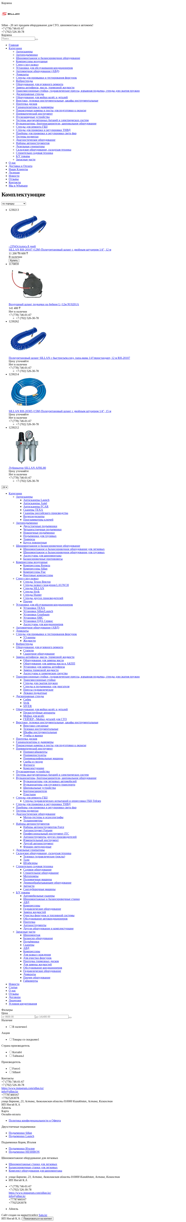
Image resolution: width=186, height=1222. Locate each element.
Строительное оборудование (41, 872)
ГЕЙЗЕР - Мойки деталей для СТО (45, 719)
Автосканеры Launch (36, 500)
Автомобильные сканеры (39, 895)
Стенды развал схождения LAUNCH (46, 585)
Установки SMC (33, 617)
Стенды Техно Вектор (37, 581)
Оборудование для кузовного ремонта (39, 84)
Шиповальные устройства (39, 787)
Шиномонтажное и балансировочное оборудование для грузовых (64, 552)
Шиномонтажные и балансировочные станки (51, 899)
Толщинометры (33, 820)
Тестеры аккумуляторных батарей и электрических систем (52, 120)
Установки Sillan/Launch (38, 611)
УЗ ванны (29, 637)
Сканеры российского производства (45, 513)
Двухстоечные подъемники (40, 526)
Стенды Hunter (32, 594)
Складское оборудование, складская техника (43, 149)
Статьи (13, 987)
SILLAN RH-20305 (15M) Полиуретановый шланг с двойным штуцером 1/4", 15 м (60, 411)
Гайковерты (30, 980)
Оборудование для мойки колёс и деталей (42, 97)
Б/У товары (23, 156)
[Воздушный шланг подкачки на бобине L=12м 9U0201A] (27, 301)
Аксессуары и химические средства (45, 673)
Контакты (15, 182)
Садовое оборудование (37, 869)
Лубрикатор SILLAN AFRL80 (27, 467)
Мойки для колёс (33, 715)
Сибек (27, 699)
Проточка (29, 921)
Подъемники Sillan (20, 1132)
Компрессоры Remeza (36, 565)
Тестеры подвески (27, 136)
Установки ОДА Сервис (38, 621)
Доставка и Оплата (20, 166)
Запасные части (25, 159)
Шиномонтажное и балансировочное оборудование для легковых (64, 549)
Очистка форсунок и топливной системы (48, 915)
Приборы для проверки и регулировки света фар (46, 133)
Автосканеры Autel (35, 503)
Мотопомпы (31, 876)
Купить (14, 260)
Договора (15, 997)
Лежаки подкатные (35, 692)
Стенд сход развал (27, 64)
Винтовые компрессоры (38, 575)
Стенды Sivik (31, 591)
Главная (14, 45)
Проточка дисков (26, 103)
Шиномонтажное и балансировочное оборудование (48, 58)
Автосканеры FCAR (35, 506)
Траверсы (29, 539)
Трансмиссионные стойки (39, 679)
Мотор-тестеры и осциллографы (43, 817)
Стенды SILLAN (33, 588)
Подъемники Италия (22, 1148)
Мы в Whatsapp (18, 185)
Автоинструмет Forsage (37, 830)
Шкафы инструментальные (40, 732)
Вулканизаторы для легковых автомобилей (50, 781)
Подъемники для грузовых (39, 535)
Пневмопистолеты (34, 755)
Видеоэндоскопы (34, 516)
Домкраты (22, 74)
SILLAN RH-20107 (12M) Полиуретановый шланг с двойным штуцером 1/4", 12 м (60, 249)
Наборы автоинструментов (33, 143)
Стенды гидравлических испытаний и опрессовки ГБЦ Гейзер (62, 800)
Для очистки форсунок (37, 957)
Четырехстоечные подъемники (42, 529)
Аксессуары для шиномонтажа (42, 555)
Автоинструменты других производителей (50, 836)
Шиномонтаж (31, 935)
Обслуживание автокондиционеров (45, 918)
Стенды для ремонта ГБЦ (32, 126)
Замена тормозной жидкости (41, 670)
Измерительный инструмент (41, 840)
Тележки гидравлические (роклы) (44, 856)
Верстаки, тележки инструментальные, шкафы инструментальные (57, 100)
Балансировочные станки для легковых (33, 1167)
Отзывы (14, 179)
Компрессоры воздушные (32, 61)
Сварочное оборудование (39, 653)
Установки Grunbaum (36, 614)
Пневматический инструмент (34, 113)
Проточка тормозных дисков (41, 961)
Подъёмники (31, 941)
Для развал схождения (37, 954)
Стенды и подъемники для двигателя (46, 686)
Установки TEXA (34, 607)
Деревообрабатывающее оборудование (47, 882)
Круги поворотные (35, 542)
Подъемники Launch (21, 1136)
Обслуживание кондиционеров (42, 967)
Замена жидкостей (34, 912)
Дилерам (14, 172)
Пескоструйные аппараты (39, 712)
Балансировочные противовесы (43, 558)
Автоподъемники (27, 54)
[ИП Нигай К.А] (10, 21)
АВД (26, 902)
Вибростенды (24, 80)
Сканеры (28, 944)
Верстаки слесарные (35, 725)
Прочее (27, 601)
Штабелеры (30, 863)
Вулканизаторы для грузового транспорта (49, 784)
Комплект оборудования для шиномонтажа (35, 1170)
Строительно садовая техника (34, 152)
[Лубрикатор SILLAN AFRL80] (27, 464)
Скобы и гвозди (33, 761)
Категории (15, 48)
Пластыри (29, 794)
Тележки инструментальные (40, 728)
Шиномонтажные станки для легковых (33, 1164)
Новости (14, 175)
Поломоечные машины (37, 879)
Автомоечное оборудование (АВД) (37, 71)
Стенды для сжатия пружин (40, 683)
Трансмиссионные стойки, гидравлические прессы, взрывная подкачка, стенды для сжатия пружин (78, 90)
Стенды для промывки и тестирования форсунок (46, 77)
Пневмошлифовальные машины (43, 758)
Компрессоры (31, 905)
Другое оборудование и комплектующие (48, 928)
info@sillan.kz (9, 1091)
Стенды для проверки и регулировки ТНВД (43, 130)
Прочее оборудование (36, 977)
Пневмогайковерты (35, 751)
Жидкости (29, 640)
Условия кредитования (23, 1003)
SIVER (27, 706)
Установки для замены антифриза (44, 666)
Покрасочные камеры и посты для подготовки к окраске (51, 110)
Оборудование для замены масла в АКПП (49, 663)
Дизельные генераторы (30, 146)
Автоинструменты (34, 925)
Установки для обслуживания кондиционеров (44, 67)
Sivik (26, 702)
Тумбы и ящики (33, 735)
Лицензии (15, 1000)
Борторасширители (35, 791)
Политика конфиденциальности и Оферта (35, 1120)
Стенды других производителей (43, 598)
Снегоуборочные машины (39, 889)
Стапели (28, 650)
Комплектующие (33, 768)
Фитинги (29, 764)
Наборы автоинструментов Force (43, 827)
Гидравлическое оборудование (42, 908)
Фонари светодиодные (37, 846)
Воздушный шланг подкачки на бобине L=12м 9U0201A (44, 304)
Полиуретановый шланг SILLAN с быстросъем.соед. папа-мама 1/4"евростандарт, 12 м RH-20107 (69, 357)
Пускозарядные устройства (33, 116)
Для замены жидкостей (37, 964)
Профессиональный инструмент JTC (46, 833)
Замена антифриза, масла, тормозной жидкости (45, 87)
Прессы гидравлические (38, 689)
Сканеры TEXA (33, 509)
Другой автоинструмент (38, 843)
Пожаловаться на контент (38, 1218)
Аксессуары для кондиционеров (43, 624)
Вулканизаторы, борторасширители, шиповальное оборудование (56, 123)
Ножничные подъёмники (39, 532)
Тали (26, 859)
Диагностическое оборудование (35, 139)
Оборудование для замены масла (43, 660)
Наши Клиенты (18, 169)
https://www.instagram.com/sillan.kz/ (22, 1088)
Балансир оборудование (38, 938)
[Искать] (36, 39)
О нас (12, 162)
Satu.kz (43, 1215)
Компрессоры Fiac (34, 571)
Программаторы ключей (38, 519)
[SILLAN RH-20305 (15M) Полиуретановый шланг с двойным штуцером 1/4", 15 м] (28, 407)
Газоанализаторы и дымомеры (35, 107)
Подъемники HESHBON (24, 1151)
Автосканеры (24, 51)
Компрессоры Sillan (35, 568)
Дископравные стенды (30, 94)
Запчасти (29, 885)
